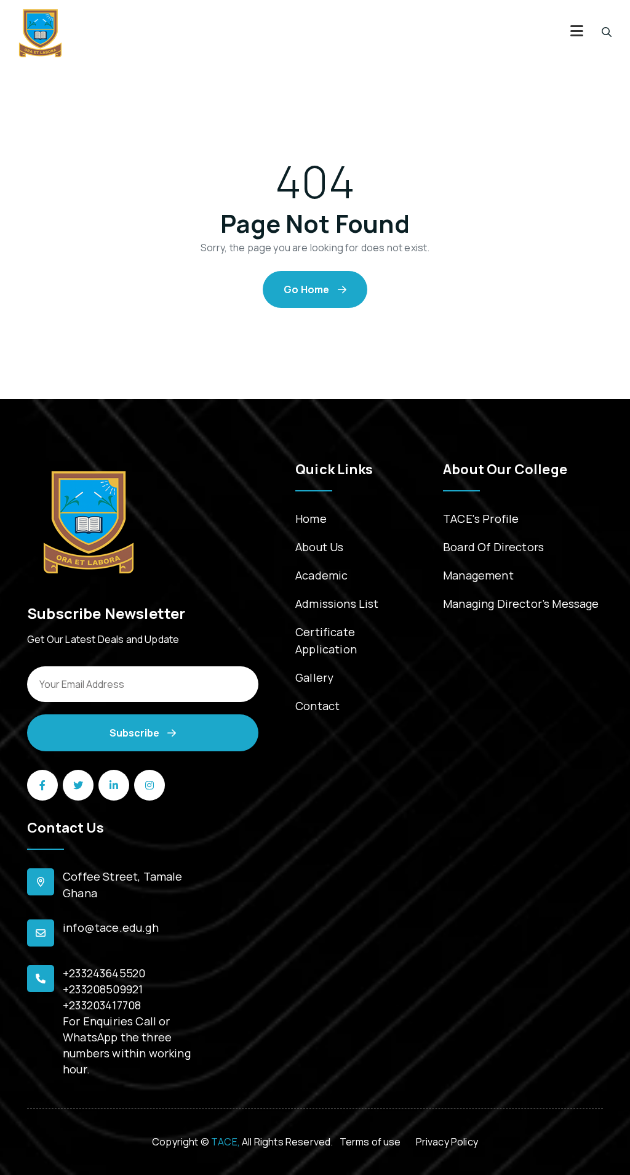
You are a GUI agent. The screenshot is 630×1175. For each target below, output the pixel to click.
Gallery (314, 677)
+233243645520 (104, 973)
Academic (321, 575)
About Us (319, 546)
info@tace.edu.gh (111, 927)
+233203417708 (102, 1005)
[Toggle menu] (576, 32)
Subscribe (135, 733)
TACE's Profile (481, 518)
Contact (317, 705)
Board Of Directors (493, 546)
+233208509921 (103, 989)
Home (311, 518)
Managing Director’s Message (521, 603)
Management (478, 575)
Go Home (307, 289)
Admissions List (337, 603)
